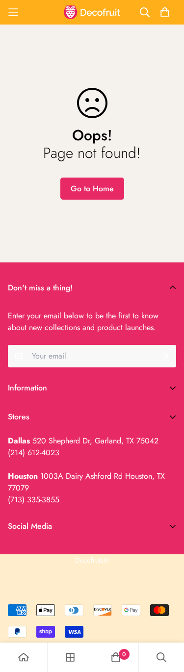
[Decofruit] (92, 12)
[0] (116, 657)
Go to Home (92, 188)
